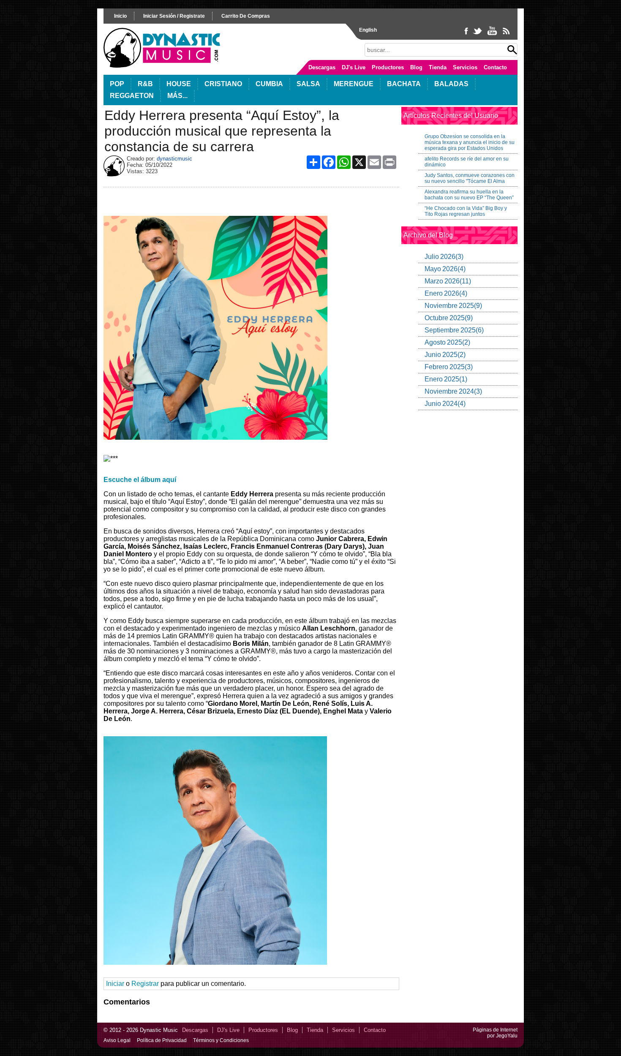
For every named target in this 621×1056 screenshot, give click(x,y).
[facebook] (467, 35)
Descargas (321, 67)
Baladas (451, 83)
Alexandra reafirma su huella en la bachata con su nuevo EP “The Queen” (469, 195)
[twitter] (478, 35)
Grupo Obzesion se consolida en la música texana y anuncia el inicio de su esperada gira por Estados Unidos (470, 142)
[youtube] (493, 35)
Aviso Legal (117, 1040)
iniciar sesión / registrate (174, 16)
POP (117, 83)
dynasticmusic (174, 158)
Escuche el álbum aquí (140, 479)
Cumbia (269, 83)
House (178, 83)
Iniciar (115, 983)
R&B (145, 83)
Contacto (495, 67)
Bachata (404, 83)
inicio (120, 16)
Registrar (145, 983)
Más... (177, 95)
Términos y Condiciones (221, 1040)
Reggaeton (132, 95)
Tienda (438, 67)
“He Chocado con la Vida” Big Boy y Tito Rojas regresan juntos (466, 211)
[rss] (506, 35)
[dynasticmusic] (114, 174)
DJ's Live (353, 67)
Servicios (465, 67)
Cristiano (223, 83)
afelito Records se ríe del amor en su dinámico (467, 162)
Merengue (353, 83)
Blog (416, 67)
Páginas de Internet (495, 1030)
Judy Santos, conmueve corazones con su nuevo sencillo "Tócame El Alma (470, 178)
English (368, 30)
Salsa (308, 83)
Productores (388, 67)
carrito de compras (245, 16)
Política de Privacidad (162, 1040)
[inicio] (162, 65)
